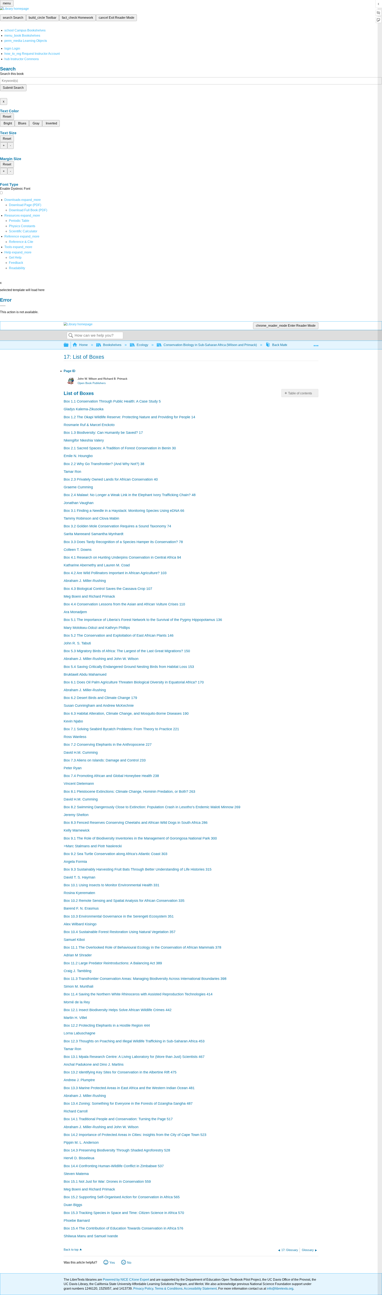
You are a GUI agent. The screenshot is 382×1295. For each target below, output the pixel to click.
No (129, 1262)
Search (71, 335)
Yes (112, 1262)
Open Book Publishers (92, 383)
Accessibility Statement (200, 1288)
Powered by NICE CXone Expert (126, 1279)
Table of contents (300, 393)
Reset (7, 116)
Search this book (12, 73)
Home (83, 345)
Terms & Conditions (168, 1288)
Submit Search (13, 87)
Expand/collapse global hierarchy (68, 345)
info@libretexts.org (279, 1288)
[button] (16, 262)
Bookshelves (112, 345)
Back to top (71, 1249)
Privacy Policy (143, 1288)
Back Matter (280, 345)
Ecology (142, 345)
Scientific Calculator (23, 231)
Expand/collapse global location (316, 344)
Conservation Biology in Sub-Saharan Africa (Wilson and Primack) (210, 345)
